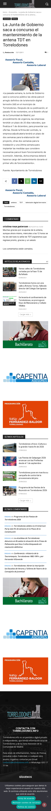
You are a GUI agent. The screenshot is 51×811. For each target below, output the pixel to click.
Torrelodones (9, 206)
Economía (13, 12)
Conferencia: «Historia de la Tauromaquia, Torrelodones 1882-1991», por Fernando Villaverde (24, 556)
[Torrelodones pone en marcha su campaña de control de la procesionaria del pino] (9, 476)
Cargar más (24, 314)
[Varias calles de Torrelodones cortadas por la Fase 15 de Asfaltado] (9, 272)
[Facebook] (14, 181)
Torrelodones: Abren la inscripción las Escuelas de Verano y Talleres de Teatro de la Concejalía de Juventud (25, 568)
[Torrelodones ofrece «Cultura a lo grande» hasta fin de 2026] (9, 447)
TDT (21, 202)
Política (14, 19)
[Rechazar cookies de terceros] (47, 796)
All (47, 262)
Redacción (9, 52)
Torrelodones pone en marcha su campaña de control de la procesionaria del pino (33, 475)
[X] (21, 181)
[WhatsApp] (27, 181)
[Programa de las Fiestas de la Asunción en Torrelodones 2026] (9, 491)
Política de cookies (26, 807)
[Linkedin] (34, 181)
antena (14, 202)
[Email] (40, 181)
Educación (7, 290)
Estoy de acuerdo (26, 798)
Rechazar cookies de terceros (26, 802)
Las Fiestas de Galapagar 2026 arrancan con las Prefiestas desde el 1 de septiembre (32, 460)
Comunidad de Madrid (9, 303)
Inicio (5, 12)
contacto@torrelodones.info (16, 762)
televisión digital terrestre (36, 202)
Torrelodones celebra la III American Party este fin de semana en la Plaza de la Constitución (25, 529)
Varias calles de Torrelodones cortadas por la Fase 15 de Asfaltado (32, 271)
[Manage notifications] (44, 805)
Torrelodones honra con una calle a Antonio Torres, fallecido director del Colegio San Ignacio (33, 286)
